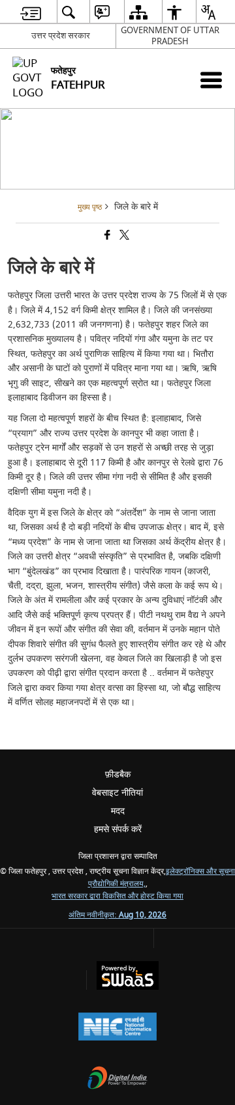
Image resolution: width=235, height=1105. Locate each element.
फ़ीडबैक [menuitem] (118, 774)
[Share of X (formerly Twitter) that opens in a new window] (123, 236)
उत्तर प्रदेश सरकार (60, 35)
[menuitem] (30, 12)
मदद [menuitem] (118, 811)
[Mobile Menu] (211, 79)
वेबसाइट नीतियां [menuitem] (117, 793)
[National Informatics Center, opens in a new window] (117, 1028)
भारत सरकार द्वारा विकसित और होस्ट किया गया (117, 896)
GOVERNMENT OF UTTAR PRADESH (170, 36)
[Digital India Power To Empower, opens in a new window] (117, 1079)
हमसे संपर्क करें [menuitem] (118, 829)
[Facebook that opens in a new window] (106, 236)
